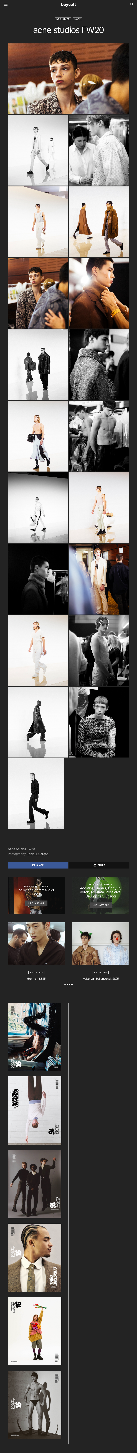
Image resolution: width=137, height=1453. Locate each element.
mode (77, 19)
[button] (65, 984)
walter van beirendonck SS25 (100, 978)
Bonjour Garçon (38, 854)
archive (93, 884)
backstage (63, 19)
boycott (68, 4)
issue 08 (108, 884)
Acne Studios (17, 849)
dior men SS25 (36, 978)
